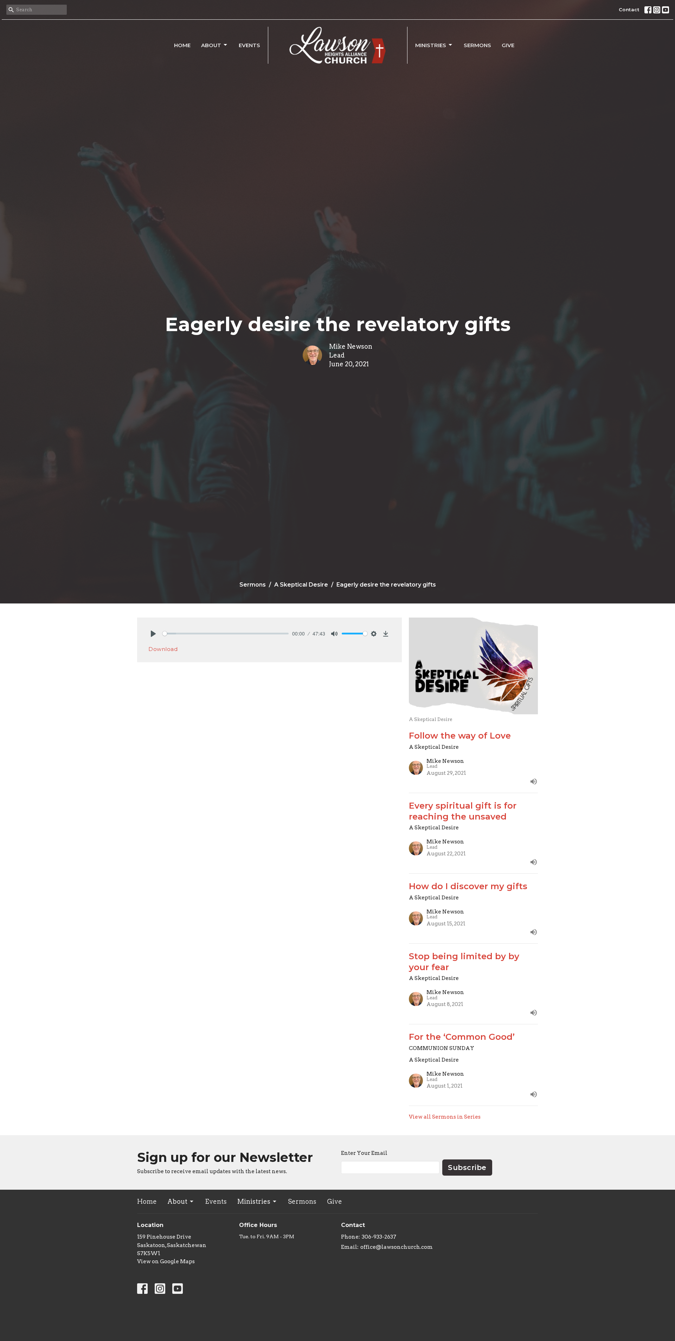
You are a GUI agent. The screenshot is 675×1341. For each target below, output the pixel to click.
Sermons (477, 45)
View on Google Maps (166, 1261)
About (211, 45)
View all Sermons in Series (445, 1117)
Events (249, 45)
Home (182, 45)
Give (508, 45)
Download (163, 649)
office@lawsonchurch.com (396, 1247)
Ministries (430, 45)
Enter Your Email (364, 1153)
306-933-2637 (379, 1237)
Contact (629, 9)
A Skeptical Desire (301, 584)
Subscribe (467, 1167)
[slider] (225, 633)
